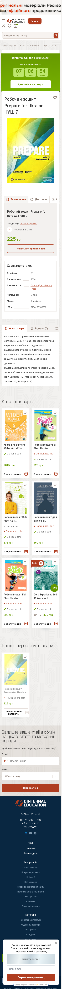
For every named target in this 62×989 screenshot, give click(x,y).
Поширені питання (31, 906)
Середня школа (49, 46)
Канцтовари (31, 939)
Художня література (30, 925)
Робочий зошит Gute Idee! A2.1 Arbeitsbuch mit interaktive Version (15, 519)
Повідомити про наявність (31, 248)
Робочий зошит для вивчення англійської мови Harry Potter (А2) (45, 519)
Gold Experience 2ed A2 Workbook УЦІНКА (45, 597)
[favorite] (55, 97)
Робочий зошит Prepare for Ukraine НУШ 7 (15, 691)
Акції (30, 842)
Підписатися (30, 788)
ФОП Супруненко (28, 223)
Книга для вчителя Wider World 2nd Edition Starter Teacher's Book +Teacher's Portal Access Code (14, 447)
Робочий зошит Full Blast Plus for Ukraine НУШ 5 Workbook (45, 447)
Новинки (30, 848)
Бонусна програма (31, 872)
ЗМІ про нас (31, 896)
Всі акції (31, 877)
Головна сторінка (9, 46)
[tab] (39, 199)
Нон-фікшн (30, 929)
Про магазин (30, 882)
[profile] (3, 25)
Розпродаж (30, 853)
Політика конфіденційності (30, 892)
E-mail (5, 754)
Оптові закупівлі (31, 867)
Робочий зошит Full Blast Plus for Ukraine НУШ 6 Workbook (15, 597)
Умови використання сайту (30, 887)
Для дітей (30, 934)
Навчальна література (29, 46)
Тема (4, 769)
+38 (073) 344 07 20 (30, 814)
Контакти (30, 901)
